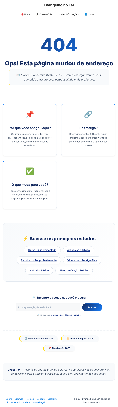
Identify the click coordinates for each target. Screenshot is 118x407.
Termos (30, 398)
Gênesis (68, 315)
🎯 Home (25, 14)
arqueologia (57, 315)
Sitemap (19, 398)
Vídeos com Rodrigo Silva (82, 260)
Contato (41, 398)
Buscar (92, 307)
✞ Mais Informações (68, 14)
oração (77, 315)
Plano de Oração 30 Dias (74, 270)
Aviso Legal (39, 402)
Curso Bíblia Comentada (42, 250)
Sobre (9, 398)
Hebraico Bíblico (39, 270)
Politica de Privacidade (18, 402)
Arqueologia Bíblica (78, 250)
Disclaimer (53, 398)
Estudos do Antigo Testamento (39, 260)
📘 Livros (89, 14)
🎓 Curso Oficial (44, 14)
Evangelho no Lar (59, 5)
